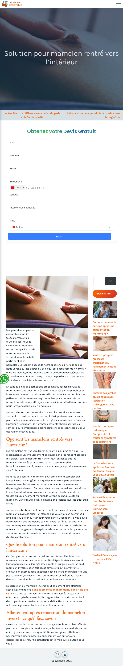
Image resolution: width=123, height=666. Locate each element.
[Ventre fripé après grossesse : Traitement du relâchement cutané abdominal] (105, 343)
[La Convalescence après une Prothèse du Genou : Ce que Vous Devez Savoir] (105, 451)
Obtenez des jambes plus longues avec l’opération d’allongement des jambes (104, 400)
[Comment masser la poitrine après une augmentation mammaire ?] (105, 309)
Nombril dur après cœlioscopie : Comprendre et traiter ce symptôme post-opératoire (104, 434)
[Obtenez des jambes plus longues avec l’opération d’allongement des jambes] (105, 380)
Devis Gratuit (104, 293)
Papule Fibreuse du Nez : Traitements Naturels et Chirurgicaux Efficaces (104, 505)
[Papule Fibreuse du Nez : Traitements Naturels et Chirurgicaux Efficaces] (105, 485)
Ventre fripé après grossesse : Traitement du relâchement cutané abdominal (104, 362)
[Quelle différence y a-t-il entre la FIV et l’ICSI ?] (105, 533)
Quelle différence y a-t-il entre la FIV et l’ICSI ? (105, 559)
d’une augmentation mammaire (50, 589)
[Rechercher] (110, 281)
